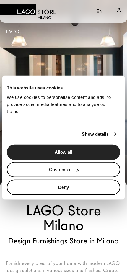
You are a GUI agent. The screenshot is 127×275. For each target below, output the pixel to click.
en (99, 11)
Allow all (64, 151)
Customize (60, 169)
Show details (95, 134)
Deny (63, 186)
